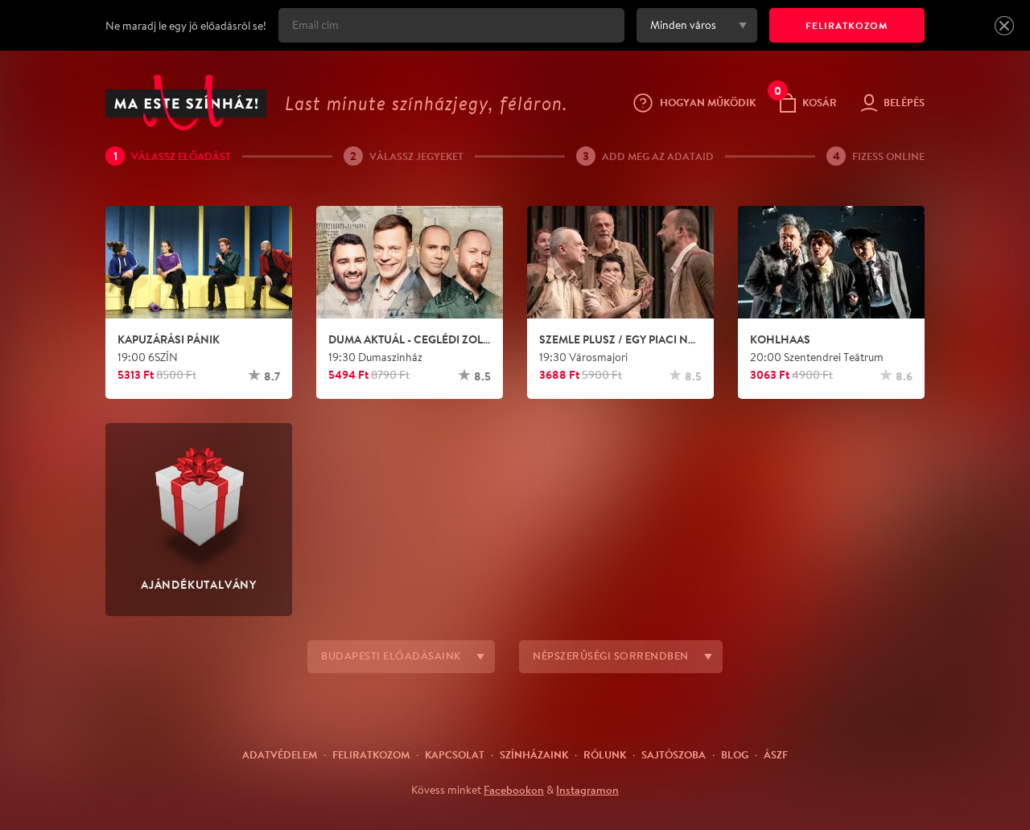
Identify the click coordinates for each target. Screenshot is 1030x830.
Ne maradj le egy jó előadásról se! (185, 25)
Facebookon (514, 790)
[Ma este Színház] (185, 102)
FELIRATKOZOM (846, 25)
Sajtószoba (673, 754)
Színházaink (534, 754)
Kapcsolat (454, 754)
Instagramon (587, 790)
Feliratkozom (371, 754)
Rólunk (604, 754)
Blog (734, 754)
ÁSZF (776, 754)
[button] (1004, 25)
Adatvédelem (279, 754)
